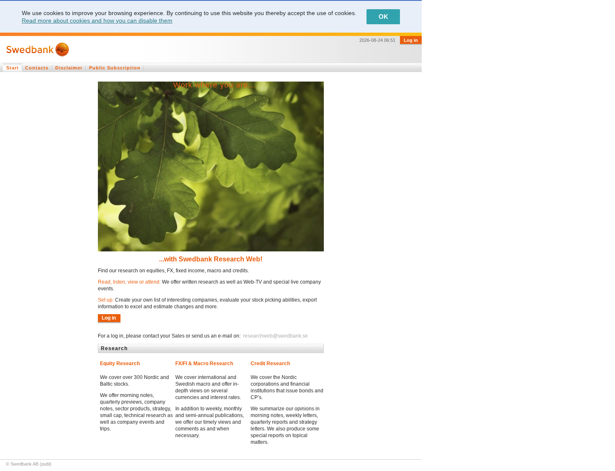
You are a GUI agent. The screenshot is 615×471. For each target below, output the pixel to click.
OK (383, 16)
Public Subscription (115, 67)
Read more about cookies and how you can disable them (97, 20)
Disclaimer (68, 67)
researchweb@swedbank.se (275, 336)
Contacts (37, 67)
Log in (411, 40)
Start (12, 67)
